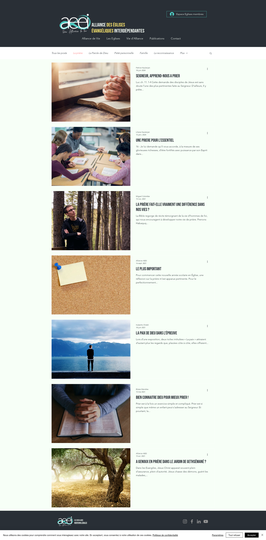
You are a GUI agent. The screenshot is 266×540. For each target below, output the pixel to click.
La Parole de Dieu (98, 53)
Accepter (251, 535)
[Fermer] (262, 535)
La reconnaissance (164, 53)
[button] (91, 38)
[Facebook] (192, 521)
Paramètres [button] (217, 535)
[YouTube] (205, 521)
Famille (144, 53)
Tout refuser (234, 535)
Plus (182, 53)
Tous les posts (59, 53)
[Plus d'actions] (208, 69)
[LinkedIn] (199, 521)
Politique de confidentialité (165, 535)
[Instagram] (185, 521)
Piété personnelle (123, 53)
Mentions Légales (80, 523)
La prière (78, 53)
